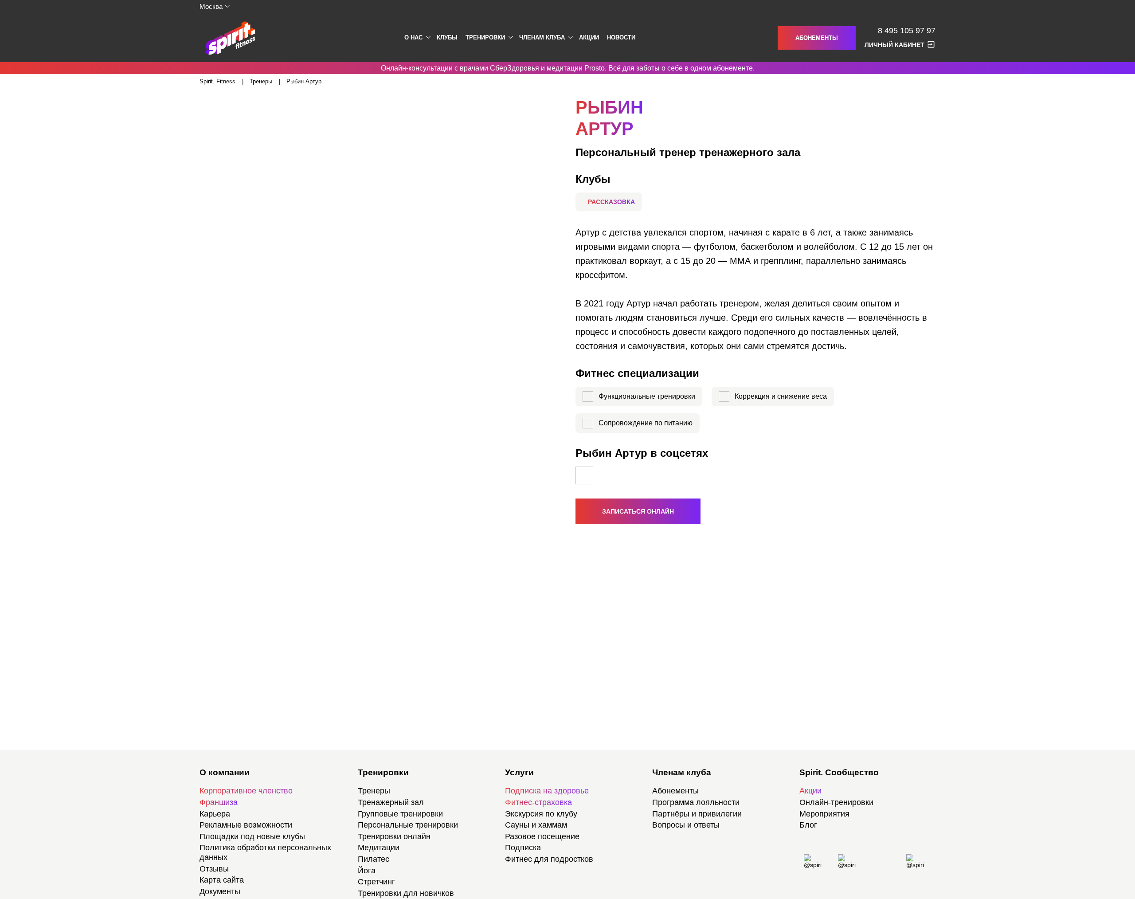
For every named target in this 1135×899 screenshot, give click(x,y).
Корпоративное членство (246, 790)
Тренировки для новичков (406, 893)
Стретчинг (376, 881)
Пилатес (373, 859)
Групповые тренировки (400, 813)
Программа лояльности (696, 802)
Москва (211, 6)
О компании (225, 772)
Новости (621, 37)
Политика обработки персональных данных (265, 852)
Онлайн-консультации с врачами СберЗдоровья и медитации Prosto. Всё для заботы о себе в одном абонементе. (568, 68)
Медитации (378, 847)
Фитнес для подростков (549, 859)
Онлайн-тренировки (836, 802)
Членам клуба (542, 37)
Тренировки (485, 37)
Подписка (523, 847)
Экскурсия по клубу (541, 813)
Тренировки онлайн (394, 836)
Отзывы (214, 868)
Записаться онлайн (638, 511)
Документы (220, 891)
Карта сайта (222, 879)
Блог (808, 824)
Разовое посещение (542, 836)
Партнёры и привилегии (697, 813)
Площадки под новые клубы (252, 836)
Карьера (215, 813)
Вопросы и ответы (686, 824)
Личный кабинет (894, 44)
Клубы (447, 37)
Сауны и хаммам (536, 824)
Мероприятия (824, 813)
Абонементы (816, 38)
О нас (413, 37)
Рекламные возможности (246, 824)
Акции (589, 37)
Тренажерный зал (391, 802)
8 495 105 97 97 (906, 31)
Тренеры (374, 790)
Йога (367, 870)
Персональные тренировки (408, 824)
